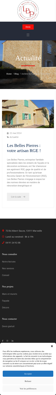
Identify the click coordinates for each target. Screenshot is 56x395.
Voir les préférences (28, 389)
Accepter (28, 374)
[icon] (2, 341)
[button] (52, 346)
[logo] (28, 10)
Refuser (28, 381)
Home (9, 74)
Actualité (14, 137)
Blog (16, 74)
